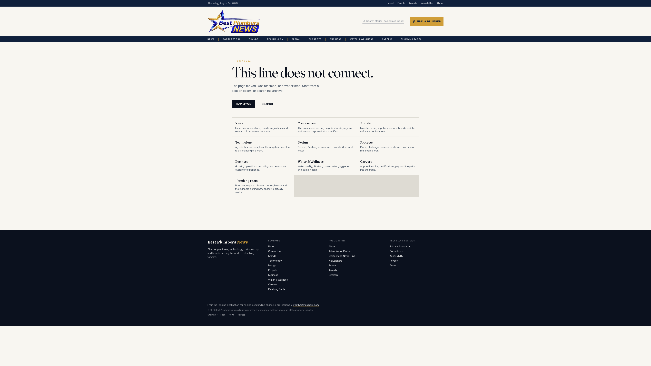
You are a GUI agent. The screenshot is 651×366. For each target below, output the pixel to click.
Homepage (243, 103)
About (440, 3)
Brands (254, 39)
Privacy (394, 260)
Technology (275, 39)
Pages (222, 314)
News (211, 39)
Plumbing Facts (411, 39)
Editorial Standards (400, 246)
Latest (390, 3)
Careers (387, 39)
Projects (315, 39)
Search (267, 104)
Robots (241, 314)
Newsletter (427, 3)
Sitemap (333, 274)
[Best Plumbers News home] (234, 21)
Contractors (232, 39)
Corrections (396, 251)
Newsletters (335, 260)
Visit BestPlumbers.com (306, 304)
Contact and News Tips (342, 256)
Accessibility (396, 256)
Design (296, 39)
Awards (413, 3)
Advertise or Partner (340, 251)
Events (401, 3)
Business (335, 39)
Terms (393, 265)
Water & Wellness (361, 39)
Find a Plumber (429, 21)
